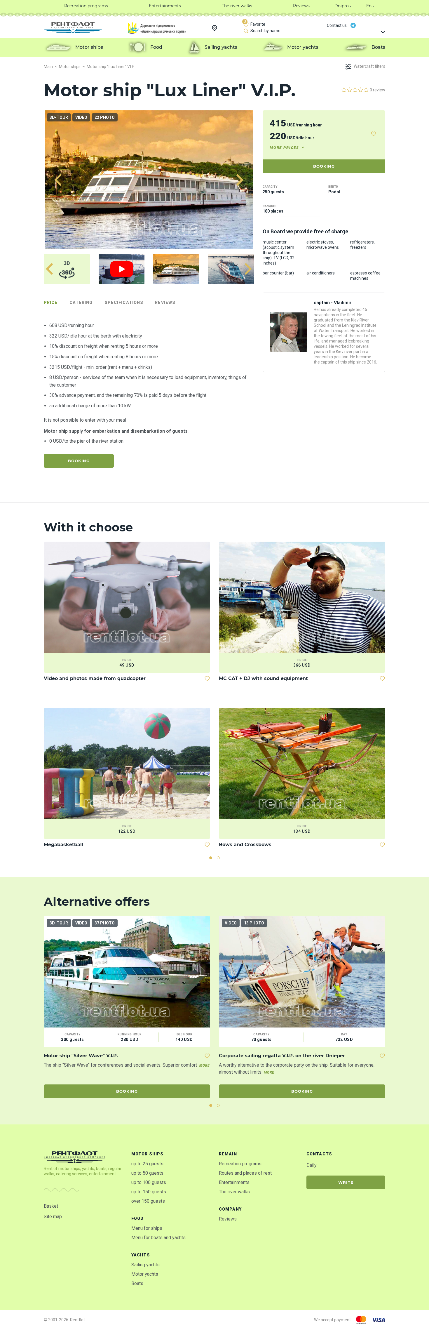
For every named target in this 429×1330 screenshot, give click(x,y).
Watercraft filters (369, 66)
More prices (284, 147)
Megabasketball (63, 844)
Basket (51, 1206)
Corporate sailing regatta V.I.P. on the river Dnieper (282, 1055)
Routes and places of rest (245, 1173)
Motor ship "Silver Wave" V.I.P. (81, 1055)
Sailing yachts (145, 1265)
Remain (228, 1154)
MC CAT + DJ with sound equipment (263, 678)
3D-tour (59, 117)
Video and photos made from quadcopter (95, 678)
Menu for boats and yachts (158, 1237)
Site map (53, 1216)
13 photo (254, 923)
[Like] (373, 134)
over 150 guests (148, 1201)
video (81, 117)
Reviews (228, 1219)
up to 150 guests (148, 1192)
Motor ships (147, 1154)
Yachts (140, 1255)
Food (137, 1218)
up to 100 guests (148, 1182)
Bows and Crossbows (245, 844)
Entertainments (234, 1182)
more (204, 1065)
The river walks (234, 1192)
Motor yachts (144, 1274)
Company (230, 1209)
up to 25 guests (147, 1163)
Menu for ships (146, 1228)
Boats (137, 1283)
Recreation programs (240, 1163)
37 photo (105, 923)
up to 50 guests (147, 1173)
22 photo (105, 117)
